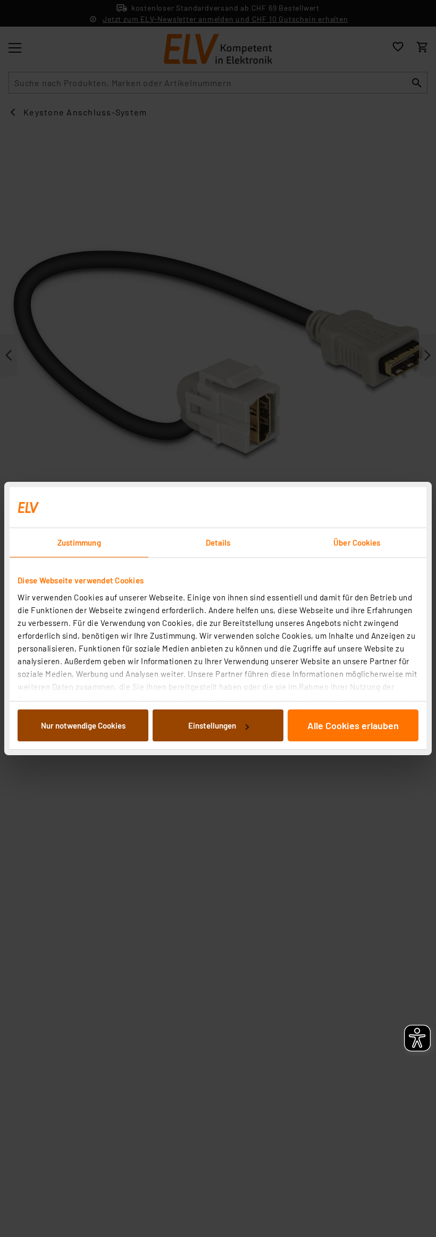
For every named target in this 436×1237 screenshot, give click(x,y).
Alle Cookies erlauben (353, 725)
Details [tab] (218, 542)
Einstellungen (212, 725)
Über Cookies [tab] (356, 542)
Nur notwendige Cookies (83, 725)
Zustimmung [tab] (79, 542)
